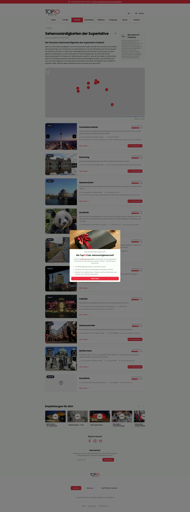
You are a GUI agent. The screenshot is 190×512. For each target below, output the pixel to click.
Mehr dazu (95, 279)
